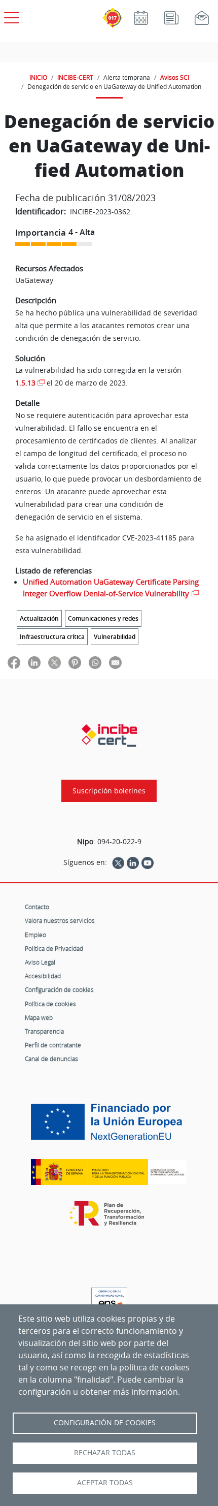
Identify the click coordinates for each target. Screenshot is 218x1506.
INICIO (38, 77)
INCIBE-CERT (75, 77)
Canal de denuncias (51, 1058)
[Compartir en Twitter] (54, 662)
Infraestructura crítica (52, 636)
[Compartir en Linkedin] (34, 662)
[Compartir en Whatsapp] (95, 662)
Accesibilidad (43, 976)
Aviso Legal (40, 962)
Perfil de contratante (53, 1045)
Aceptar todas (105, 1482)
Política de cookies (50, 1004)
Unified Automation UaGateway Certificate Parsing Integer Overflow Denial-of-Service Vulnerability (111, 587)
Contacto (37, 907)
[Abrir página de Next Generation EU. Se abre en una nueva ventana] (109, 1125)
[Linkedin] (133, 862)
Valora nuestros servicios (60, 920)
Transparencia (44, 1031)
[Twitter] (118, 862)
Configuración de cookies (59, 989)
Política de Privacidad (54, 948)
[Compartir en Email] (115, 662)
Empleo (35, 935)
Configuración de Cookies (105, 1422)
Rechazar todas (104, 1452)
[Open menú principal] (10, 15)
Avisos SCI (174, 77)
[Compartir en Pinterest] (74, 662)
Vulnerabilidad (114, 636)
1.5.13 (25, 383)
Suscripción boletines (109, 790)
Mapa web (39, 1017)
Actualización (39, 618)
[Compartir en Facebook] (14, 662)
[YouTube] (147, 862)
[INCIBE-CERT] (109, 735)
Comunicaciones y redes (103, 618)
